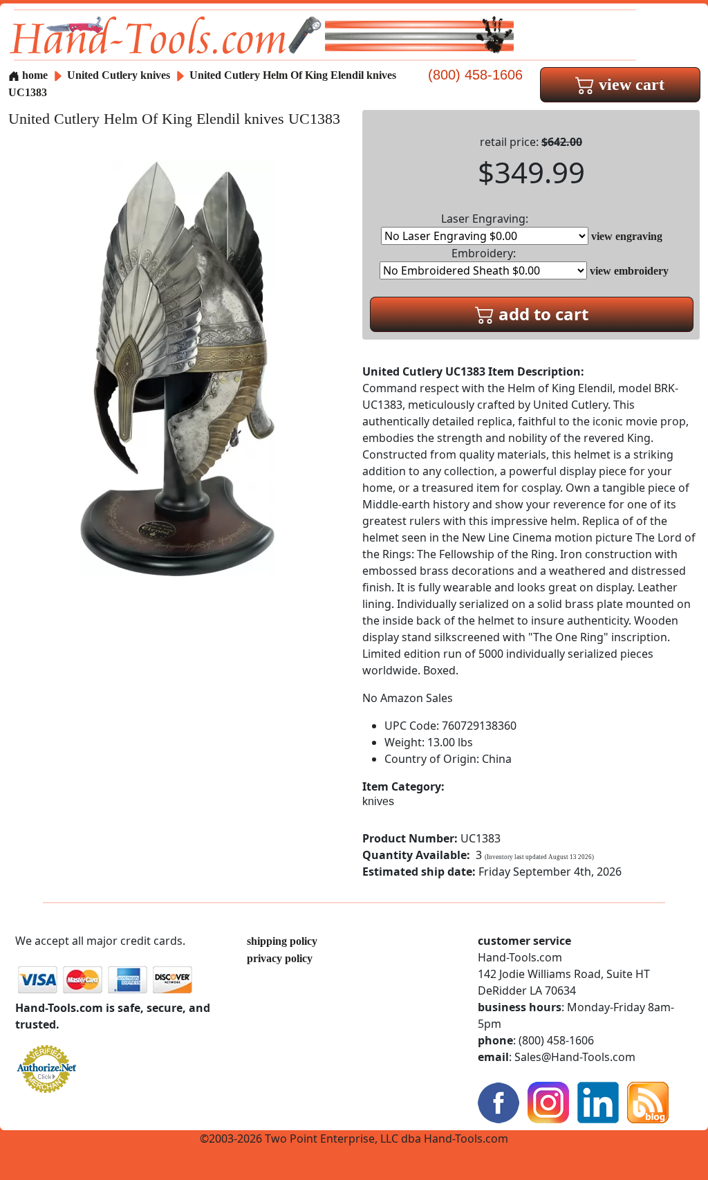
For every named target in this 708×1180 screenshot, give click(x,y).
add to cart (541, 313)
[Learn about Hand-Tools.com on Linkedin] (598, 1101)
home (33, 75)
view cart (629, 84)
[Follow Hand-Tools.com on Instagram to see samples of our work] (548, 1101)
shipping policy (282, 941)
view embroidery (629, 271)
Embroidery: (483, 253)
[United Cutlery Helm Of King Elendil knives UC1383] (177, 368)
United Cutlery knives (118, 75)
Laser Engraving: (484, 218)
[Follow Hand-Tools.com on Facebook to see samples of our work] (498, 1101)
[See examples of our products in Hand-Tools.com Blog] (648, 1101)
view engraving (626, 236)
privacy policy (280, 958)
